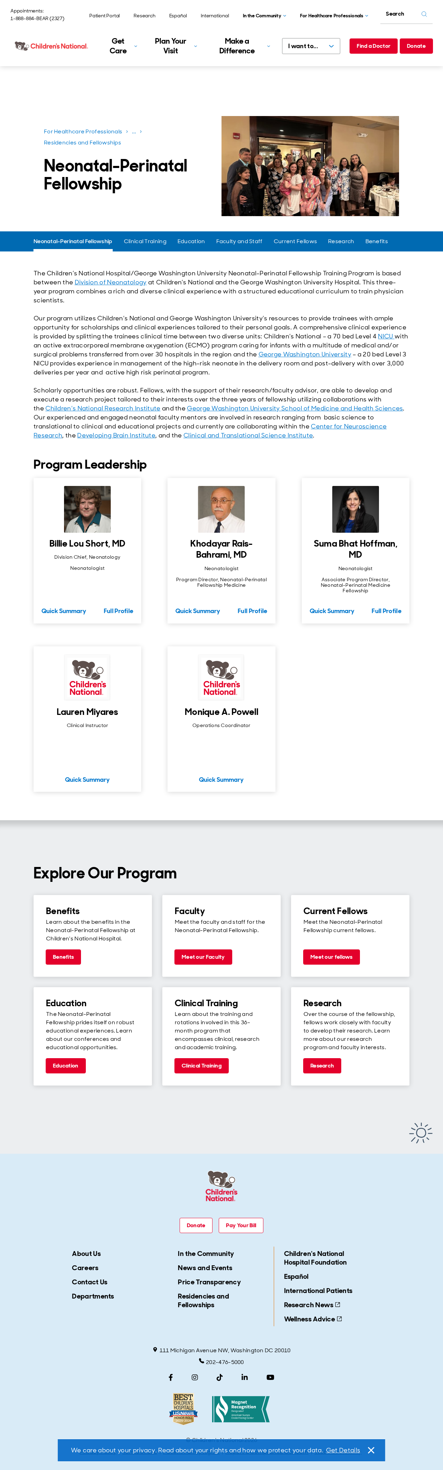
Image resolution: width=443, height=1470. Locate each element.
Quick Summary (64, 611)
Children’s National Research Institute (102, 408)
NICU (386, 336)
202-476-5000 (225, 1362)
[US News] (183, 1409)
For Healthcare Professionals (83, 131)
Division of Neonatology (111, 282)
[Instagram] (194, 1377)
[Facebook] (170, 1377)
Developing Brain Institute (116, 435)
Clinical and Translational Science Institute (248, 435)
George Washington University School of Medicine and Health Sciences (295, 408)
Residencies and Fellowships (82, 142)
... (135, 133)
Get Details (343, 1450)
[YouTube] (270, 1377)
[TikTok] (219, 1377)
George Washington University (305, 354)
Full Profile (119, 611)
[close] (371, 1450)
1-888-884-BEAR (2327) (37, 18)
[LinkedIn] (244, 1377)
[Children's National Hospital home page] (51, 46)
